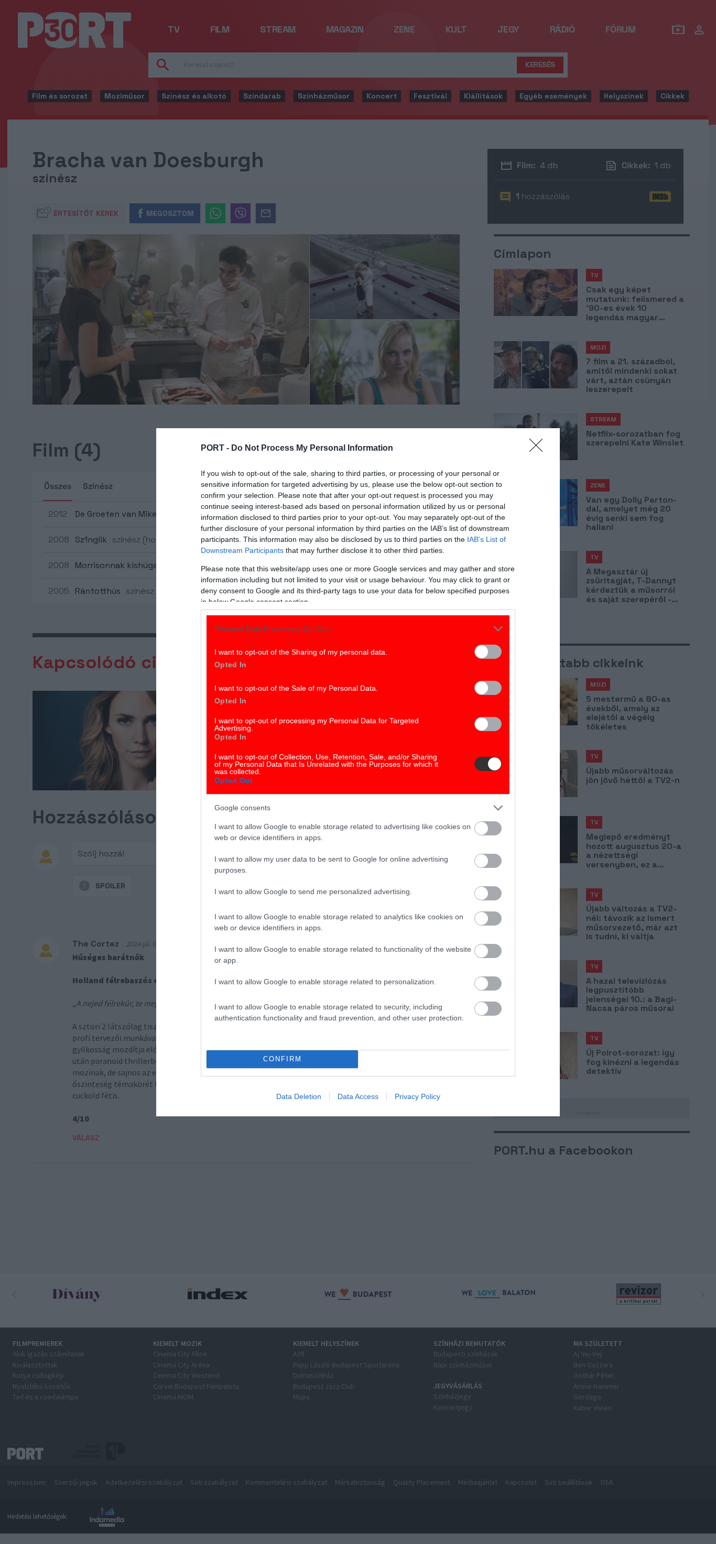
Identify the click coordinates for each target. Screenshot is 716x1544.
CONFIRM (282, 1059)
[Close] (539, 449)
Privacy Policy (417, 1096)
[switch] (488, 652)
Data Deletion (298, 1096)
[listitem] (358, 628)
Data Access (358, 1096)
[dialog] (358, 772)
